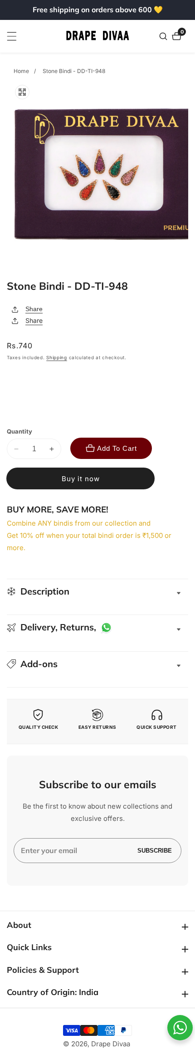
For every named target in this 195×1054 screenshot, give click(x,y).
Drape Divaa (110, 1043)
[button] (97, 664)
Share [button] (34, 320)
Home (21, 71)
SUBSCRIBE (154, 850)
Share (34, 308)
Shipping (56, 357)
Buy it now (81, 478)
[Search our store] (164, 36)
